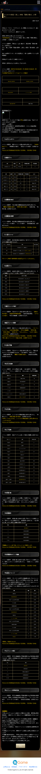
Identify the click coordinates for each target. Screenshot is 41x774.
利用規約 (14, 767)
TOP (2, 9)
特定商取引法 (33, 767)
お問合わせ (6, 767)
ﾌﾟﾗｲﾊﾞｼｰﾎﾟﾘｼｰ (23, 767)
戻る (20, 746)
